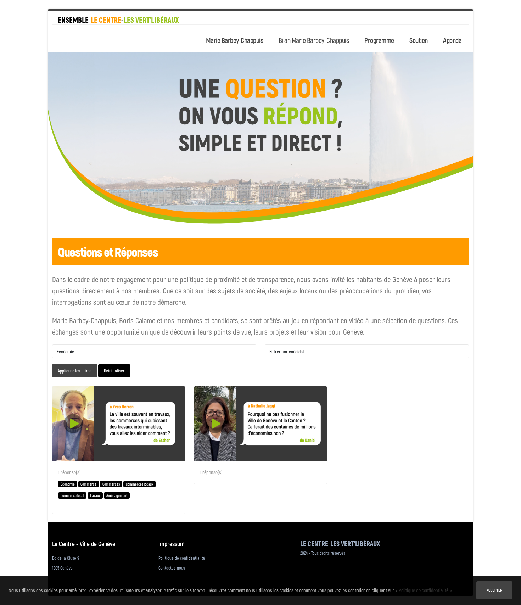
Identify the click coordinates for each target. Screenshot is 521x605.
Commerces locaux (139, 484)
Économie (68, 484)
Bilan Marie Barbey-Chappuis (314, 40)
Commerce (88, 484)
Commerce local (72, 495)
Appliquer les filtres (74, 371)
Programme (379, 40)
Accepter (494, 590)
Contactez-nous (171, 568)
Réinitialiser (114, 371)
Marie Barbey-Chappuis (234, 40)
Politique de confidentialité (181, 558)
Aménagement (116, 495)
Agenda (452, 40)
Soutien (418, 40)
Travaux (95, 495)
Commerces (111, 484)
